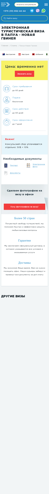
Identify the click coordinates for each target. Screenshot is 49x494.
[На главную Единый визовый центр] (5, 5)
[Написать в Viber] (37, 10)
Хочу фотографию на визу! (24, 207)
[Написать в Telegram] (32, 10)
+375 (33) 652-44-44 (14, 11)
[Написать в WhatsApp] (43, 10)
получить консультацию (26, 4)
